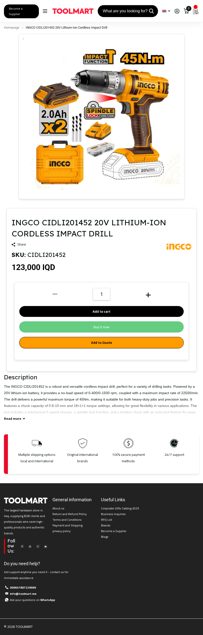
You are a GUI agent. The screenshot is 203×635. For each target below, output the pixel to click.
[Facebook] (22, 546)
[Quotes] (196, 11)
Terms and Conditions (67, 519)
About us (58, 508)
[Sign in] (176, 11)
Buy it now (101, 327)
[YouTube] (46, 546)
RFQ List (106, 519)
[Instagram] (30, 546)
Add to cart (101, 311)
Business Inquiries (113, 514)
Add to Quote (101, 342)
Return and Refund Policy (69, 514)
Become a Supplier (16, 11)
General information (72, 499)
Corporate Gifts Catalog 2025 (120, 508)
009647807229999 (23, 587)
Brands (105, 525)
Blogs (104, 536)
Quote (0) (4, 163)
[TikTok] (38, 546)
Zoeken (151, 11)
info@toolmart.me (23, 594)
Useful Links (113, 499)
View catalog (46, 11)
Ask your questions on (32, 600)
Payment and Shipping (67, 525)
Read (12, 419)
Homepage (11, 27)
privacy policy (61, 531)
